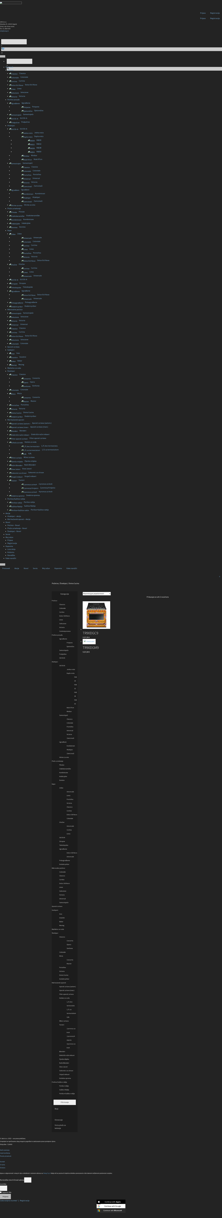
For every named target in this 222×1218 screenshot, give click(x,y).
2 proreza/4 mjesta (47, 488)
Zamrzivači (38, 186)
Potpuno (35, 106)
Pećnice (10, 70)
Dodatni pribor (30, 306)
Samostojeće (28, 114)
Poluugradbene (31, 302)
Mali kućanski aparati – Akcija (18, 519)
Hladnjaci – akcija (14, 516)
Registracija (215, 13)
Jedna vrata (39, 132)
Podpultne (25, 122)
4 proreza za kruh (45, 491)
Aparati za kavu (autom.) (41, 423)
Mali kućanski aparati (15, 420)
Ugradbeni (25, 190)
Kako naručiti (11, 558)
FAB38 (38, 148)
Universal (36, 178)
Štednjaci (11, 371)
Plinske (22, 212)
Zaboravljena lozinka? (9, 1200)
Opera (32, 382)
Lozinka (3, 1184)
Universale (37, 237)
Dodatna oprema (33, 495)
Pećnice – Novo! (13, 525)
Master (33, 401)
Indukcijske (26, 223)
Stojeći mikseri (30, 476)
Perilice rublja (29, 502)
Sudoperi (10, 350)
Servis (8, 534)
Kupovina (9, 546)
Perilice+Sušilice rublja (40, 510)
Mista (19, 393)
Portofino (37, 174)
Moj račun (9, 537)
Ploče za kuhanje (14, 208)
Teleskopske (28, 287)
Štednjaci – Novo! (14, 531)
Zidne (19, 234)
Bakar (19, 361)
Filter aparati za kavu (37, 438)
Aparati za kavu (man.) (39, 427)
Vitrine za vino (29, 205)
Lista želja (11, 549)
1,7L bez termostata (49, 446)
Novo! (8, 522)
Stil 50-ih (23, 118)
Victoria (22, 96)
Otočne (22, 264)
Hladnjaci (11, 125)
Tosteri (21, 480)
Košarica (10, 552)
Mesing (21, 364)
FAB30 (38, 140)
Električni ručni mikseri (40, 434)
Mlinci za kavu (29, 457)
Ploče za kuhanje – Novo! (17, 528)
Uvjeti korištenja (5, 1153)
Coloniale (24, 77)
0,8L (30, 453)
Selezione (24, 92)
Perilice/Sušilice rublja (16, 499)
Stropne (22, 283)
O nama (2, 1165)
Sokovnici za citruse (36, 472)
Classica (22, 73)
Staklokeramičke (33, 215)
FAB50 (38, 151)
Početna (55, 583)
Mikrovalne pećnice (15, 309)
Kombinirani (40, 193)
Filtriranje (65, 1102)
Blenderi (23, 430)
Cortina (22, 81)
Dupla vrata (38, 136)
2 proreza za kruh (45, 484)
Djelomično (38, 110)
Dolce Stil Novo (31, 84)
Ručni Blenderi (30, 465)
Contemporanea (65, 631)
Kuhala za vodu (30, 442)
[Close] (2, 564)
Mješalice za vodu (14, 368)
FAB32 (38, 144)
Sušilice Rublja (29, 506)
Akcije (8, 513)
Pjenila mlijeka (30, 461)
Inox (18, 353)
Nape (9, 230)
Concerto (36, 378)
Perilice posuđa (13, 99)
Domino (22, 227)
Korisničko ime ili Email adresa (12, 1180)
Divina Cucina (28, 412)
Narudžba (11, 555)
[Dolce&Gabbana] (56, 1113)
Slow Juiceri (27, 468)
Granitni (22, 357)
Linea (19, 88)
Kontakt (2, 1162)
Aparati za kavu (13, 347)
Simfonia (35, 386)
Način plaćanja (4, 1150)
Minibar (34, 155)
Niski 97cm (38, 159)
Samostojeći (27, 163)
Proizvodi (9, 67)
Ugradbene (26, 103)
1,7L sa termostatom (50, 449)
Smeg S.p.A (47, 1173)
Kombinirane (28, 219)
